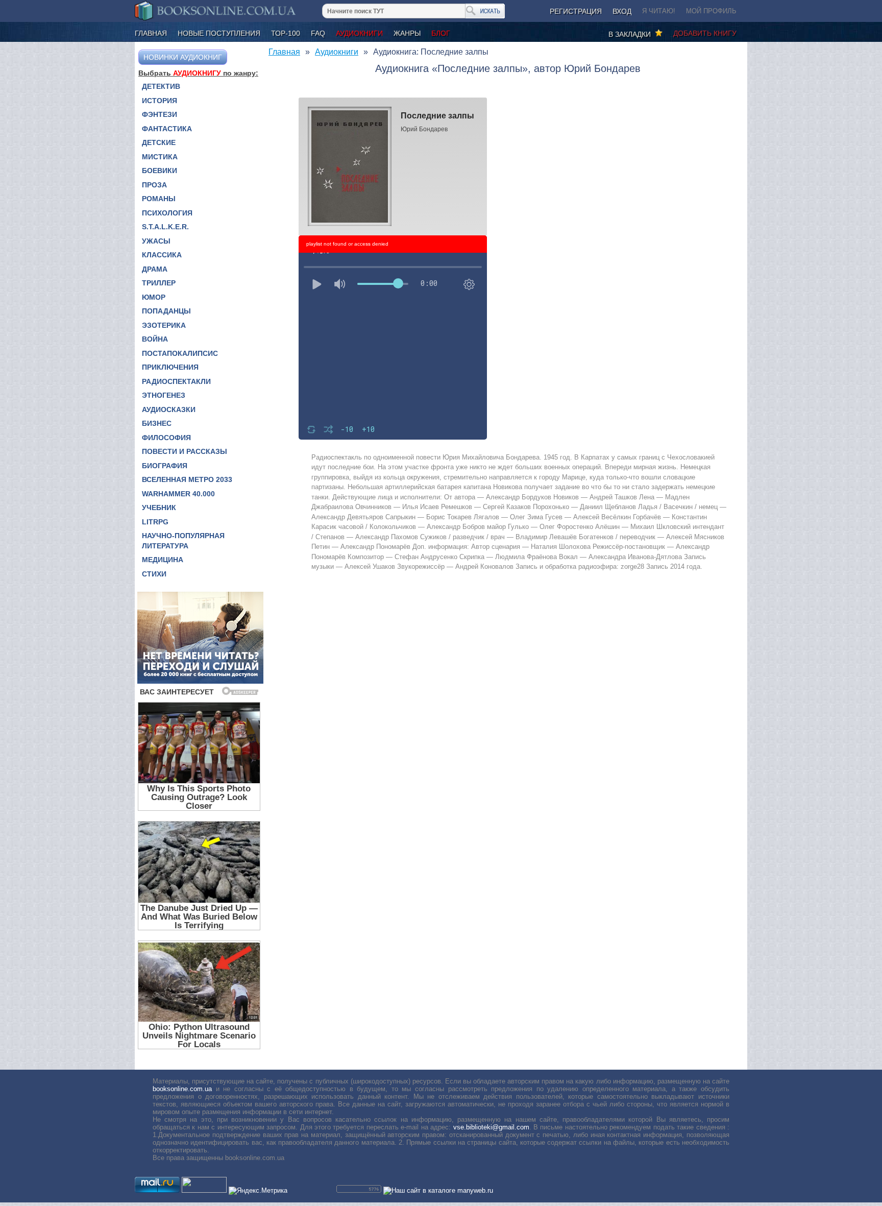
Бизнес (157, 423)
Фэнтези (159, 114)
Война (155, 339)
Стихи (154, 574)
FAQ (318, 33)
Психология (167, 213)
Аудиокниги (359, 33)
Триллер (159, 283)
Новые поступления (219, 33)
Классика (162, 255)
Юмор (153, 297)
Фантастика (167, 129)
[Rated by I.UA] (204, 1190)
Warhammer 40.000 (178, 494)
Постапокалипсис (180, 353)
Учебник (159, 507)
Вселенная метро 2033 (187, 479)
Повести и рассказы (184, 451)
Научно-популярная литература (183, 541)
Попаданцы (166, 311)
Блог (440, 33)
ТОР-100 (285, 33)
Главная (151, 33)
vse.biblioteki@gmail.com (491, 1127)
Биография (164, 466)
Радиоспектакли (176, 381)
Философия (166, 437)
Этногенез (163, 395)
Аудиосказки (168, 409)
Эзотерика (164, 325)
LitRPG (155, 522)
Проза (154, 185)
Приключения (170, 367)
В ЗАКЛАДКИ (631, 34)
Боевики (159, 170)
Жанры (407, 33)
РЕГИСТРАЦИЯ (576, 11)
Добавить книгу (705, 33)
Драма (154, 269)
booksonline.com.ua (182, 1089)
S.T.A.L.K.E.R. (165, 227)
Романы (159, 199)
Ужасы (156, 241)
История (159, 101)
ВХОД (621, 11)
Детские (159, 142)
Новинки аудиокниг (182, 57)
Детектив (161, 86)
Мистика (160, 157)
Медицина (162, 560)
